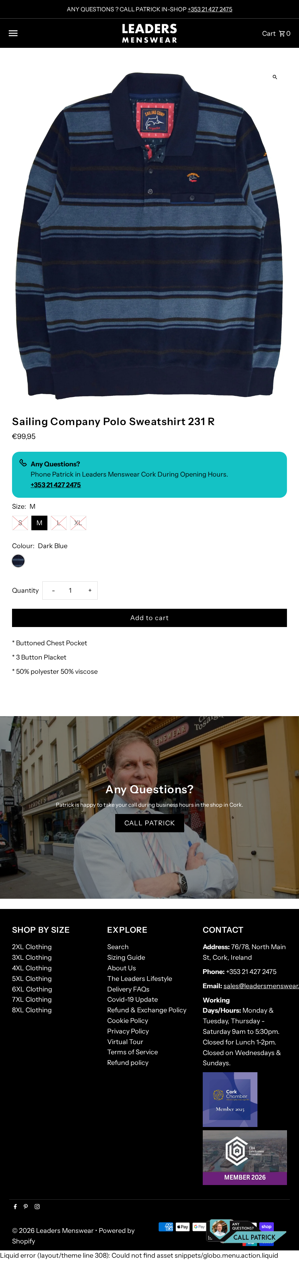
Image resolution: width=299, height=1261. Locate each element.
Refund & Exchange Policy (146, 1010)
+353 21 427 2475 (210, 9)
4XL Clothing (32, 968)
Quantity (25, 590)
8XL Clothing (32, 1010)
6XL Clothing (32, 989)
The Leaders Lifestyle (139, 979)
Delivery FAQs (128, 989)
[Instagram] (36, 1207)
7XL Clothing (32, 1000)
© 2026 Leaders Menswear (53, 1231)
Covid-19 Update (132, 1000)
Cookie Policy (127, 1021)
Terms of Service (132, 1052)
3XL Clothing (32, 958)
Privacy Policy (128, 1031)
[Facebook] (14, 1207)
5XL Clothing (32, 979)
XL (78, 523)
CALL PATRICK (149, 823)
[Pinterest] (25, 1207)
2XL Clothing (32, 947)
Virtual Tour (125, 1042)
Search (118, 947)
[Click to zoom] (275, 77)
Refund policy (127, 1063)
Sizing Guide (126, 958)
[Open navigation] (62, 33)
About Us (121, 968)
